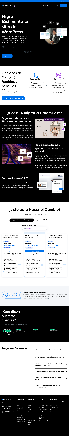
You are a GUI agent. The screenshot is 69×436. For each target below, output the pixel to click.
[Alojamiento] (29, 4)
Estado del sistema (54, 407)
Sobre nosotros (31, 403)
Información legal (42, 403)
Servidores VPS (20, 417)
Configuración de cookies (44, 418)
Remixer (18, 403)
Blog (29, 407)
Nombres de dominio (21, 421)
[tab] (21, 220)
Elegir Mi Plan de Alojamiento (12, 98)
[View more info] (48, 298)
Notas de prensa (31, 420)
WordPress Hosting (20, 410)
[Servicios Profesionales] (49, 4)
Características (20, 423)
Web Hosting (19, 415)
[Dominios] (35, 4)
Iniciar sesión (57, 5)
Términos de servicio (43, 409)
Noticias (49, 1)
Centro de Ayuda (43, 1)
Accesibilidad (41, 411)
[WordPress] (22, 4)
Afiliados (29, 405)
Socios (29, 418)
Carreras (29, 409)
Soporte (53, 1)
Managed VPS (19, 405)
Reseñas (29, 422)
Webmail (63, 407)
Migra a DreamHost (20, 412)
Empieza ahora (64, 5)
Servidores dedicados (21, 419)
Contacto (52, 403)
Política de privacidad (43, 405)
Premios (29, 424)
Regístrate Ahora (12, 251)
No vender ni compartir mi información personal (44, 421)
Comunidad (30, 411)
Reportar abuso (42, 407)
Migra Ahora (7, 56)
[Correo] (41, 4)
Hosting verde (30, 415)
